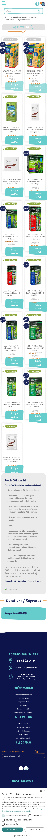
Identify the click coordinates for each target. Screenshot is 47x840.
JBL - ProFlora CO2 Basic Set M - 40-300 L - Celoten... (12, 237)
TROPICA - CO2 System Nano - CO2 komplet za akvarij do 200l (12, 182)
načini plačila (23, 705)
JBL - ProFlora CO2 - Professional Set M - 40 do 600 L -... (35, 293)
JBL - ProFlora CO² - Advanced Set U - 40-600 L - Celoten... (35, 237)
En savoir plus (26, 811)
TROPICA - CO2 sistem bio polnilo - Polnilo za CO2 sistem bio (11, 459)
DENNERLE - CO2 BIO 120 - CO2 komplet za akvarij (35, 73)
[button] (23, 835)
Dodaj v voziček (14, 86)
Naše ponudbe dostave (23, 695)
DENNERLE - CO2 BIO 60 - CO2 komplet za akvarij (12, 72)
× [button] (44, 791)
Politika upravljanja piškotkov (23, 712)
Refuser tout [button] (35, 830)
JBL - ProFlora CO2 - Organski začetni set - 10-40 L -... (12, 404)
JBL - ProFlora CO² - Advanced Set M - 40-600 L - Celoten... (12, 348)
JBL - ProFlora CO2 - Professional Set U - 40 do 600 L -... (12, 293)
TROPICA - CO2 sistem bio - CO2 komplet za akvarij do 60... (35, 130)
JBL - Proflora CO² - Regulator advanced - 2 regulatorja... (35, 182)
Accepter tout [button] (12, 830)
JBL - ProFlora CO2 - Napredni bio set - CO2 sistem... (35, 348)
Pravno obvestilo (23, 709)
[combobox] (41, 791)
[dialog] (23, 814)
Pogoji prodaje (23, 702)
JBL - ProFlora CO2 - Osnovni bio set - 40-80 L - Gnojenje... (35, 404)
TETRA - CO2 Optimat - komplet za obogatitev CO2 (12, 130)
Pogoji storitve (23, 698)
